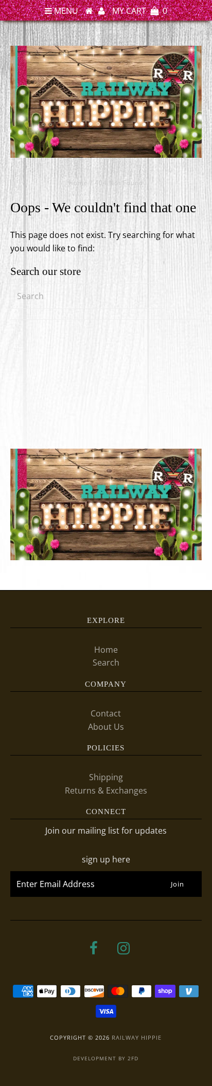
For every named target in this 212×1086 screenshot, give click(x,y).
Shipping (106, 777)
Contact (106, 713)
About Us (106, 726)
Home (78, 182)
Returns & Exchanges (106, 790)
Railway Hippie (137, 1037)
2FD (133, 1058)
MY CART (139, 10)
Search (106, 662)
